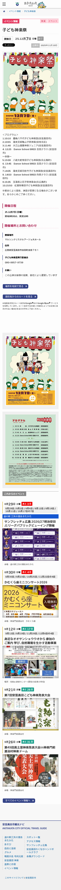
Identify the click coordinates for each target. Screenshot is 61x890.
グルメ (7, 852)
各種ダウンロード (36, 856)
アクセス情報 (33, 841)
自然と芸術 (10, 848)
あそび (7, 844)
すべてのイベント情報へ (17, 800)
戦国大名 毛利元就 (13, 856)
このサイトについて (14, 878)
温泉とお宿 (10, 864)
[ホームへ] (30, 7)
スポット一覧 (33, 837)
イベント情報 (15, 11)
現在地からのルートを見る (19, 296)
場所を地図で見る (14, 286)
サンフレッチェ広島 (37, 845)
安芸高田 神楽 (11, 860)
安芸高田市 (31, 878)
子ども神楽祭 (30, 11)
